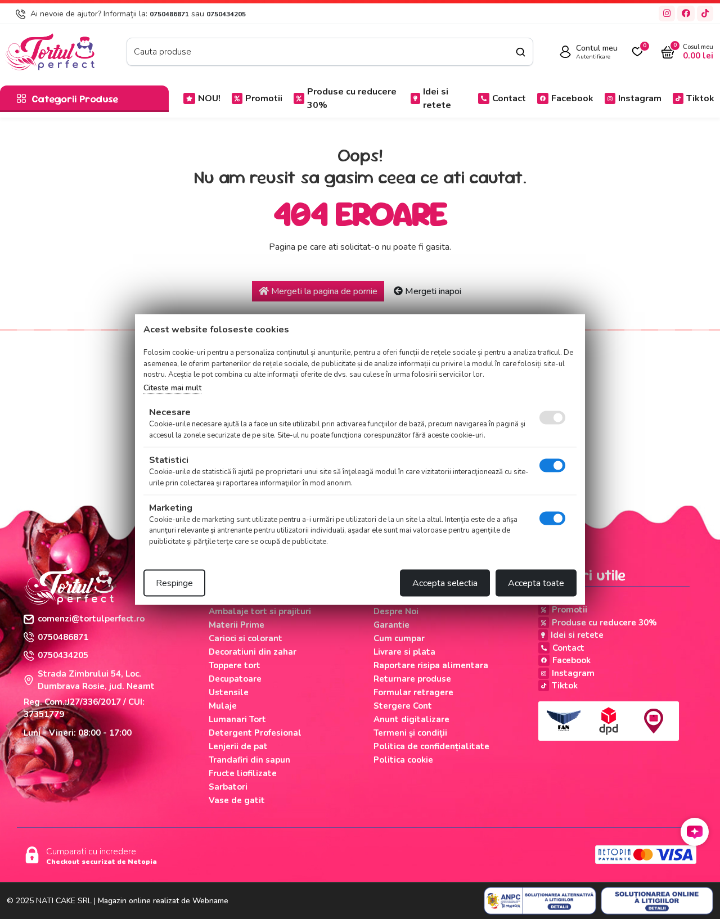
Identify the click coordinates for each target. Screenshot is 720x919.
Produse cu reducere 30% (352, 98)
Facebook (572, 98)
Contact (509, 98)
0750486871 (169, 14)
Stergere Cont (403, 705)
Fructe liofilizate (243, 773)
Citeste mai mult (172, 387)
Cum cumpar (399, 638)
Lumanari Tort (237, 719)
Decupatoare (235, 678)
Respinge (174, 583)
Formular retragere (413, 692)
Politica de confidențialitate (431, 746)
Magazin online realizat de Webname (163, 900)
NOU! (209, 98)
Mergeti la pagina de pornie (323, 291)
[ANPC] (540, 901)
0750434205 (226, 14)
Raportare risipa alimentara (431, 665)
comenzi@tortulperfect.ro (91, 618)
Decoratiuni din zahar (252, 651)
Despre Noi (396, 611)
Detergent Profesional (255, 732)
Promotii (263, 98)
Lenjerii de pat (238, 746)
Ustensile (229, 692)
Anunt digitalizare (411, 719)
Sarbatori (228, 786)
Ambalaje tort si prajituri (260, 611)
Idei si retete (437, 98)
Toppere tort (234, 665)
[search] (520, 52)
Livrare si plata (404, 651)
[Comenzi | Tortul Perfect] (49, 51)
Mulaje (223, 705)
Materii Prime (236, 624)
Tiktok (700, 98)
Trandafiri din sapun (249, 759)
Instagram (640, 98)
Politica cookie (403, 759)
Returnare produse (412, 678)
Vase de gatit (237, 800)
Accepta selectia (445, 583)
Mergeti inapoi (432, 291)
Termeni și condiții (410, 732)
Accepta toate (536, 583)
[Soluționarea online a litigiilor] (657, 901)
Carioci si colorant (245, 638)
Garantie (392, 624)
